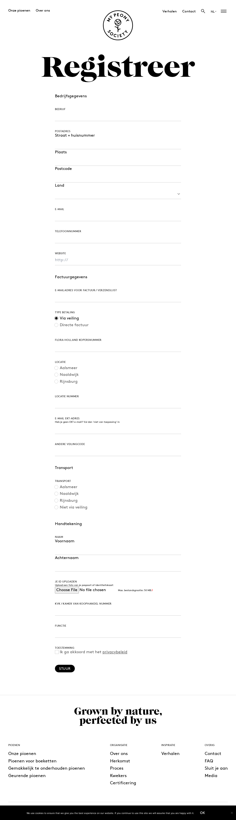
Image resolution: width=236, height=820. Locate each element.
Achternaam (67, 557)
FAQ (209, 760)
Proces (116, 768)
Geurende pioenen (27, 775)
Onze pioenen (22, 753)
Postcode (63, 168)
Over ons (119, 753)
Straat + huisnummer (75, 135)
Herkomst (120, 760)
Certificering (123, 782)
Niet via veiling (73, 507)
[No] (231, 812)
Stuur (65, 668)
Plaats (61, 152)
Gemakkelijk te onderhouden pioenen (46, 768)
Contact (213, 753)
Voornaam (64, 541)
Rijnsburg (69, 381)
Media (211, 775)
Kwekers (118, 775)
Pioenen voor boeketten (32, 760)
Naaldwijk (69, 375)
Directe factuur (74, 325)
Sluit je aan (216, 768)
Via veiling (69, 318)
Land (59, 185)
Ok (202, 813)
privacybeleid (114, 652)
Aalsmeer (68, 368)
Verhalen (170, 753)
